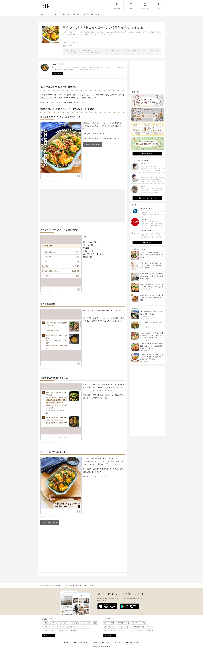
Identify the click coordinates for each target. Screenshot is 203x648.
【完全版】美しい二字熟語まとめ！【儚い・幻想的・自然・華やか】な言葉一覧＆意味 (151, 265)
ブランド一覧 (110, 635)
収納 (46, 623)
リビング (75, 623)
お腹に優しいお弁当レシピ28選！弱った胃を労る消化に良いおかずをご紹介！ (151, 297)
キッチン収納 (86, 623)
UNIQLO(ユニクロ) (138, 627)
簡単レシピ (76, 42)
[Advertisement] (82, 205)
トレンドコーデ (59, 627)
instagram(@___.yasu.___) (51, 181)
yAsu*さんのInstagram (93, 144)
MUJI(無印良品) (110, 627)
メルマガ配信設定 (133, 642)
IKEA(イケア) (109, 631)
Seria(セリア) (109, 623)
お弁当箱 (74, 631)
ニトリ (150, 627)
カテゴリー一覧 (49, 635)
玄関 (95, 623)
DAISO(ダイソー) (123, 623)
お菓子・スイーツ (50, 631)
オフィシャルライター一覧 (148, 198)
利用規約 (79, 642)
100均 (53, 623)
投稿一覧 (56, 73)
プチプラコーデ (73, 627)
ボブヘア (47, 627)
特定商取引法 (108, 642)
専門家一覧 (148, 242)
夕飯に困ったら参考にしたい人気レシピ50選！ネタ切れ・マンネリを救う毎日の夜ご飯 (151, 287)
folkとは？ (68, 642)
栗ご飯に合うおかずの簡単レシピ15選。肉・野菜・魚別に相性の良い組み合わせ (151, 255)
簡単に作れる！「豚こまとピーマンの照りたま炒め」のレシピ (74, 585)
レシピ (67, 42)
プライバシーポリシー (92, 642)
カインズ (150, 631)
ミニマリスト (63, 623)
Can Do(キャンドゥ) (139, 623)
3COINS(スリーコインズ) (135, 631)
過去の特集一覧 (147, 153)
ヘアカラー (85, 627)
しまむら (120, 631)
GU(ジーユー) (123, 627)
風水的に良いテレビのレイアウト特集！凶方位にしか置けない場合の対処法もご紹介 (151, 276)
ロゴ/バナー (120, 642)
